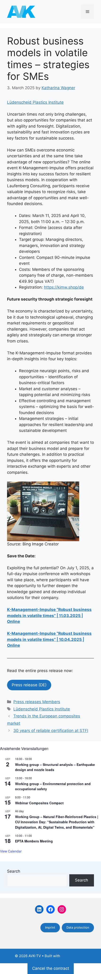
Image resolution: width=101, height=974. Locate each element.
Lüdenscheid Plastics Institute (35, 102)
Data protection (77, 927)
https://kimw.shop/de (64, 287)
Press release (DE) (29, 685)
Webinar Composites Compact (39, 803)
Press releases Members (36, 701)
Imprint (50, 927)
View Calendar (11, 851)
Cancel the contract (50, 968)
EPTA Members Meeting (34, 841)
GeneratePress (73, 956)
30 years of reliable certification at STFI (50, 730)
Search (13, 871)
